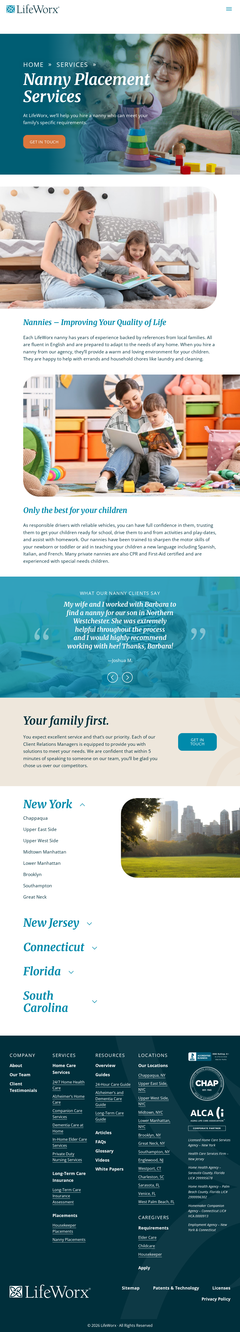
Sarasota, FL (149, 1185)
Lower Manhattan (42, 863)
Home (33, 64)
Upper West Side (41, 841)
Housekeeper (150, 1254)
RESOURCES (110, 1055)
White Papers (109, 1169)
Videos (102, 1160)
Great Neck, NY (151, 1143)
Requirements (153, 1228)
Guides (102, 1074)
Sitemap (130, 1288)
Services (72, 64)
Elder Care (147, 1237)
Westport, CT (149, 1168)
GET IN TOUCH (197, 741)
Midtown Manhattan (45, 852)
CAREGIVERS (153, 1217)
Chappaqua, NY (151, 1075)
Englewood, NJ (150, 1160)
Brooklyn (33, 874)
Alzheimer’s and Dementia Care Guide (109, 1098)
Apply (144, 1268)
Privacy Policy (216, 1299)
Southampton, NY (154, 1151)
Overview (105, 1065)
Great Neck (35, 897)
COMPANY (22, 1055)
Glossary (104, 1151)
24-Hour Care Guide (113, 1084)
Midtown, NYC (150, 1112)
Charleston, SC (151, 1176)
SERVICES (64, 1055)
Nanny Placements (69, 1239)
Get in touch (44, 142)
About (16, 1065)
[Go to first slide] (127, 677)
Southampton (38, 886)
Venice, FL (147, 1193)
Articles (103, 1132)
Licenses (221, 1288)
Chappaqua (36, 818)
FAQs (100, 1141)
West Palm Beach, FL (156, 1201)
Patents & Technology (176, 1288)
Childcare (146, 1245)
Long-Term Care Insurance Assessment (66, 1195)
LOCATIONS (153, 1055)
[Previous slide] (112, 677)
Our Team (20, 1074)
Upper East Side (40, 829)
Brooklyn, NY (149, 1135)
